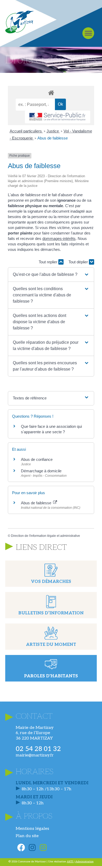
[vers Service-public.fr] (57, 117)
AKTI (70, 861)
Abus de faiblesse (52, 138)
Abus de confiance (37, 459)
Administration (84, 861)
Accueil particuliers (26, 131)
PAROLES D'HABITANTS (51, 676)
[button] (88, 33)
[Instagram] (32, 847)
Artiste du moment (51, 644)
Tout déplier (79, 262)
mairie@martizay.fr (35, 755)
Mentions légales (32, 828)
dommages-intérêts (59, 238)
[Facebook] (21, 847)
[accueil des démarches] (51, 92)
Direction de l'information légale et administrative (45, 536)
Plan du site (27, 835)
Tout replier (48, 262)
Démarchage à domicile (41, 471)
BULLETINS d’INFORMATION (51, 613)
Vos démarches (51, 581)
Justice (53, 131)
